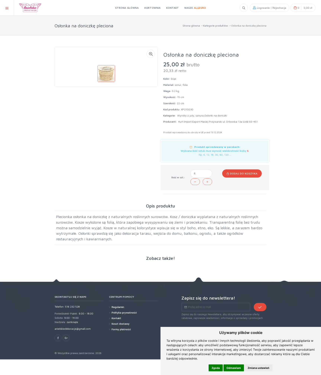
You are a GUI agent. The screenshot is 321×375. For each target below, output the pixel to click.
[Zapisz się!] (260, 307)
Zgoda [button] (216, 367)
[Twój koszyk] (303, 8)
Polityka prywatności (124, 312)
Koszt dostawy (120, 323)
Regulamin (118, 307)
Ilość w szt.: (178, 177)
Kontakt (116, 318)
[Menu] (7, 7)
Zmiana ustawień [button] (258, 367)
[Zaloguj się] (269, 8)
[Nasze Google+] (66, 338)
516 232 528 (72, 306)
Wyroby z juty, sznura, (190, 115)
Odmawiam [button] (233, 367)
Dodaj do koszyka (243, 173)
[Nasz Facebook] (58, 338)
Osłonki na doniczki (215, 115)
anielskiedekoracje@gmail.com (73, 328)
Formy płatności (121, 329)
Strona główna (191, 25)
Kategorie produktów (215, 25)
